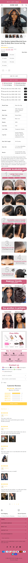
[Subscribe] (26, 538)
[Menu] (2, 5)
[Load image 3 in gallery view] (14, 36)
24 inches (12, 58)
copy (25, 88)
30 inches (4, 65)
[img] (4, 413)
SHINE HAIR (11, 558)
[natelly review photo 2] (12, 496)
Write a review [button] (14, 403)
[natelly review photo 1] (4, 496)
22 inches (4, 58)
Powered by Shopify (14, 559)
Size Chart (24, 52)
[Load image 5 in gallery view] (21, 36)
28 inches (12, 61)
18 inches (4, 54)
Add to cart (14, 76)
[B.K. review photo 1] (4, 458)
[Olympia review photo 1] (4, 438)
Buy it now (14, 80)
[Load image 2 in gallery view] (10, 36)
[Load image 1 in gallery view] (6, 36)
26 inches (4, 61)
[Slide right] (25, 36)
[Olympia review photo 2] (12, 438)
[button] (22, 5)
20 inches (12, 54)
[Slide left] (2, 36)
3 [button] (14, 504)
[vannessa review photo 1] (4, 476)
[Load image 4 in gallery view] (17, 36)
